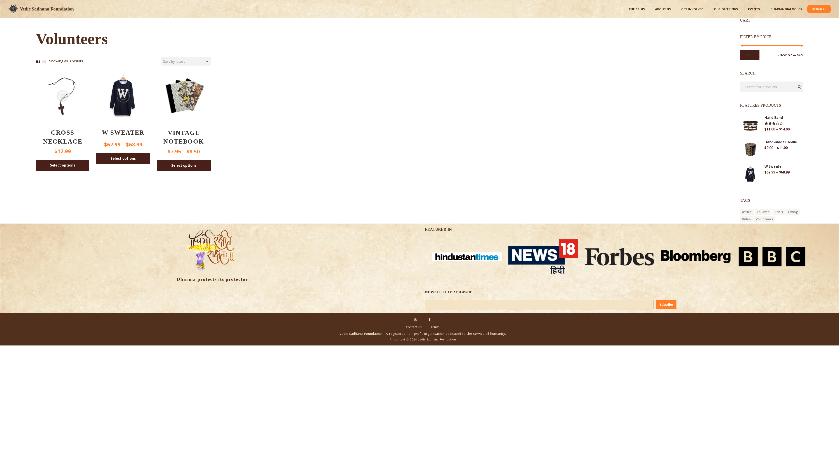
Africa (747, 212)
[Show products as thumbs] (38, 61)
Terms (435, 327)
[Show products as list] (44, 61)
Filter (750, 55)
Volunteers (764, 219)
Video (746, 219)
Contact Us (414, 327)
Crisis (779, 212)
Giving (793, 212)
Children (763, 212)
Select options (62, 165)
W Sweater (123, 132)
